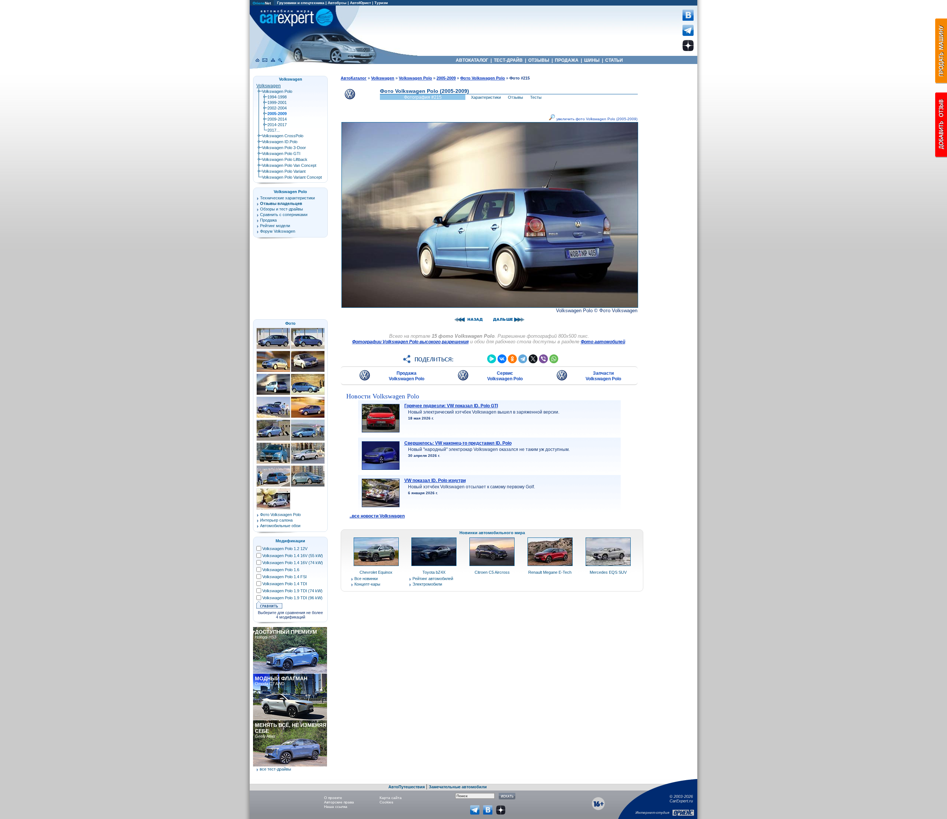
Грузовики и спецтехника (300, 3)
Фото (290, 323)
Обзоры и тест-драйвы (281, 209)
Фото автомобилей (603, 341)
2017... (273, 130)
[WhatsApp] (553, 358)
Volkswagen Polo (277, 91)
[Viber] (543, 358)
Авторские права (339, 802)
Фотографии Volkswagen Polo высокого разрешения (410, 341)
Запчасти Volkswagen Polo (603, 376)
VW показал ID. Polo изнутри (435, 480)
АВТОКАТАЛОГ (472, 60)
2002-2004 (277, 108)
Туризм (381, 3)
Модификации (290, 541)
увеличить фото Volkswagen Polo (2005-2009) (596, 119)
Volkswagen (268, 85)
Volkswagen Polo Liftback (284, 159)
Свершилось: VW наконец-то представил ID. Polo (458, 443)
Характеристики (486, 97)
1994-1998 (277, 97)
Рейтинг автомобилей (432, 578)
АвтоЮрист (360, 3)
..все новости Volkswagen (377, 516)
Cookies (386, 802)
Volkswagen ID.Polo (279, 141)
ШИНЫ (592, 60)
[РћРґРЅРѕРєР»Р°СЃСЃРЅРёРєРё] (512, 358)
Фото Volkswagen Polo (280, 514)
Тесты (536, 97)
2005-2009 (446, 78)
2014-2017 (277, 124)
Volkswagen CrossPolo (282, 136)
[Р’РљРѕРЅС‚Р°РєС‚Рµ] (502, 358)
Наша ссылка (335, 807)
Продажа (268, 220)
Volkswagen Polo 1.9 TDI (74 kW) (292, 591)
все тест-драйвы (275, 769)
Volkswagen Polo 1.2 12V (284, 548)
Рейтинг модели (275, 225)
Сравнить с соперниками (283, 214)
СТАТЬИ (614, 60)
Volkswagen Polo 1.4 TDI (284, 584)
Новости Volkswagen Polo (382, 396)
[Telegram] (522, 358)
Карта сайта (391, 798)
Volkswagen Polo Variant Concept (292, 177)
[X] (533, 358)
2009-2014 (277, 119)
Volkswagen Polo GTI (281, 153)
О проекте (333, 798)
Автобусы (337, 3)
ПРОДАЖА (567, 60)
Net (262, 3)
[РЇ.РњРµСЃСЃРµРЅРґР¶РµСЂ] (491, 358)
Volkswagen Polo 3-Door (284, 147)
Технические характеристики (287, 198)
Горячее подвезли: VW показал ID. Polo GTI (451, 405)
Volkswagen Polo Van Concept (289, 165)
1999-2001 (277, 102)
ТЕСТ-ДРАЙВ (508, 60)
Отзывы (515, 97)
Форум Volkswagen (277, 231)
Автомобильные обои (280, 525)
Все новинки (366, 578)
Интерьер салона (276, 520)
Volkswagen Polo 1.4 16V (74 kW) (292, 562)
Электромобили (427, 584)
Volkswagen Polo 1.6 (280, 569)
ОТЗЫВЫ (538, 60)
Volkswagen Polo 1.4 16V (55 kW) (292, 555)
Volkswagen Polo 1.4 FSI (284, 576)
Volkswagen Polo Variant (284, 171)
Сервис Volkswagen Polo (505, 376)
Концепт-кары (367, 584)
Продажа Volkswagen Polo (406, 376)
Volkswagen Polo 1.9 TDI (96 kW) (292, 598)
